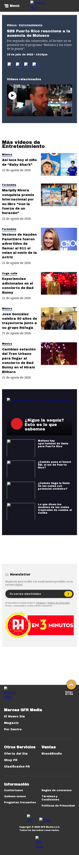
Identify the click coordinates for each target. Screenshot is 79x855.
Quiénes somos (15, 796)
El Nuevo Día (14, 716)
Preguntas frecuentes (20, 802)
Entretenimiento (31, 25)
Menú (14, 5)
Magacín (11, 722)
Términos (40, 602)
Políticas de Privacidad (58, 805)
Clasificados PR (17, 766)
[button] (19, 65)
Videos (12, 25)
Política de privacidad (58, 602)
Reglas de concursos (57, 790)
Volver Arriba (69, 692)
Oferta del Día (16, 753)
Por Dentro (13, 729)
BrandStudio (52, 753)
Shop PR (10, 760)
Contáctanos (13, 790)
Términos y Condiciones (50, 798)
